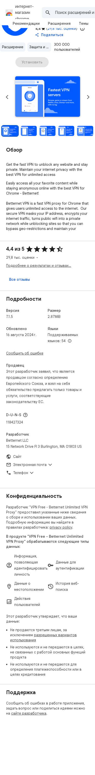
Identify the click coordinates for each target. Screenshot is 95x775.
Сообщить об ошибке (24, 353)
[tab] (26, 23)
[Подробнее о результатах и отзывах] (25, 415)
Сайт (17, 456)
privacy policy (61, 527)
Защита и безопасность (40, 47)
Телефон (20, 473)
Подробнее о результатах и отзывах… (38, 265)
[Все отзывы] (19, 279)
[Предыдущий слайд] (7, 97)
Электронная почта (30, 464)
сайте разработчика (28, 713)
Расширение (12, 47)
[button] (47, 97)
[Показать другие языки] (70, 341)
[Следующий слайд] (88, 97)
